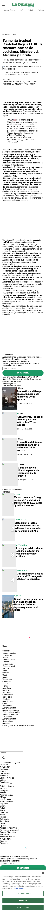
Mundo (5, 657)
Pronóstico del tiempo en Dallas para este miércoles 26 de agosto (29, 446)
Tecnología (7, 679)
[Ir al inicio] (23, 625)
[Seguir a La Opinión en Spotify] (17, 640)
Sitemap (6, 723)
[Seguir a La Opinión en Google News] (35, 635)
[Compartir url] (5, 98)
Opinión (5, 673)
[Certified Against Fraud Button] (11, 727)
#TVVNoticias (19, 135)
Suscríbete (6, 763)
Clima (14, 34)
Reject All (23, 900)
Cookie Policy (18, 888)
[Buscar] (3, 757)
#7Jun (10, 120)
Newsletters (7, 721)
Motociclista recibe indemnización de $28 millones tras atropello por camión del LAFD (27, 526)
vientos (23, 359)
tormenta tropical (32, 178)
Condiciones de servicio (12, 381)
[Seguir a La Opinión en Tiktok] (29, 635)
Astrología (21, 545)
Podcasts (6, 692)
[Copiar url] (8, 93)
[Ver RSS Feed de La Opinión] (23, 640)
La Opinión (6, 34)
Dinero (5, 670)
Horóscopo (7, 706)
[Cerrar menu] (3, 748)
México (28, 152)
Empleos (6, 699)
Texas (5, 684)
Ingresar (17, 763)
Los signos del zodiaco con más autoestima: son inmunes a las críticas (29, 552)
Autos (4, 677)
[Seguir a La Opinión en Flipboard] (5, 640)
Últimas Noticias (7, 778)
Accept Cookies (23, 907)
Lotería (3, 771)
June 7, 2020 (12, 142)
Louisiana (36, 105)
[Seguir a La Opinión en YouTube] (23, 635)
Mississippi (22, 357)
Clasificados (7, 695)
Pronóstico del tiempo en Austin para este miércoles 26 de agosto (29, 395)
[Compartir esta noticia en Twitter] (17, 86)
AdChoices (7, 716)
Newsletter (7, 697)
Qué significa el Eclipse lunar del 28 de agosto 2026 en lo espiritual (30, 576)
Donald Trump (9, 10)
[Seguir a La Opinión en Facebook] (5, 635)
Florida (15, 158)
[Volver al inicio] (23, 735)
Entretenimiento (9, 666)
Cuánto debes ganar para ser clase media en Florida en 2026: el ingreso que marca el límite (28, 604)
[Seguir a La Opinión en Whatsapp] (11, 640)
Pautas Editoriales (10, 714)
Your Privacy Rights (22, 893)
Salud (4, 675)
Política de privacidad (18, 379)
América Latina (8, 659)
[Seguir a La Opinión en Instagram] (17, 635)
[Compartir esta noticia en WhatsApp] (5, 86)
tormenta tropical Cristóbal (18, 102)
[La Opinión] (23, 5)
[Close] (43, 873)
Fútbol (30, 10)
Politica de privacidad (11, 712)
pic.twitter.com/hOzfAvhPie (19, 137)
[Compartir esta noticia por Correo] (23, 86)
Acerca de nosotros (10, 710)
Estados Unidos (9, 653)
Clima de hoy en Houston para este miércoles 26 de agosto (28, 471)
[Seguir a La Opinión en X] (11, 635)
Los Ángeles (20, 519)
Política (3, 788)
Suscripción (7, 701)
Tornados (16, 359)
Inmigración (7, 655)
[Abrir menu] (3, 5)
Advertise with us (9, 708)
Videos (3, 780)
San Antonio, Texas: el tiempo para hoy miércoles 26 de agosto (30, 420)
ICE (21, 10)
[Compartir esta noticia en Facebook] (11, 86)
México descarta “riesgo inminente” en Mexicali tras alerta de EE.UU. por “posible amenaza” (28, 501)
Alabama (6, 357)
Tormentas (7, 359)
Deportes (6, 668)
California (6, 681)
